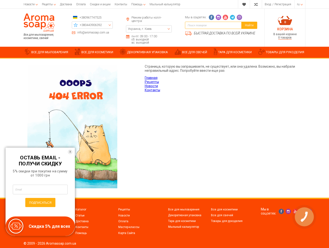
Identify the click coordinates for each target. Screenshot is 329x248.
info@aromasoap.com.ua (93, 32)
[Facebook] (211, 17)
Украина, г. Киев (140, 29)
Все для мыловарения (183, 209)
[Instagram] (218, 17)
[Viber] (239, 17)
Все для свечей (222, 215)
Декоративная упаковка (184, 215)
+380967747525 (90, 17)
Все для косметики (224, 209)
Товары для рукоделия (227, 221)
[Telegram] (232, 17)
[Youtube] (225, 17)
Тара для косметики (182, 221)
